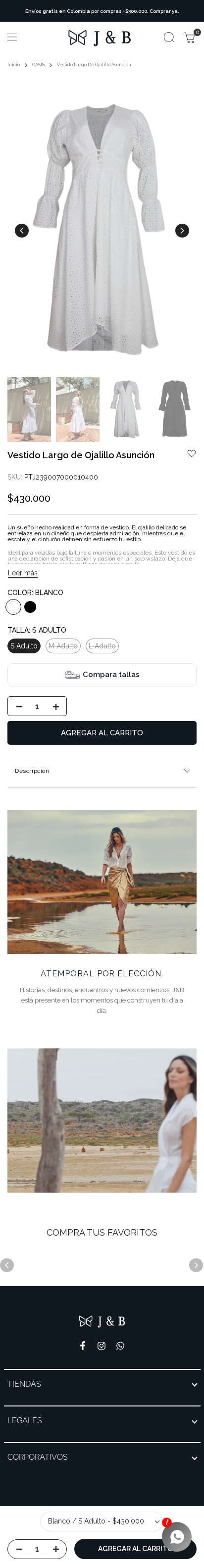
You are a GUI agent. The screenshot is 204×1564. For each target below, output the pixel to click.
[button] (192, 453)
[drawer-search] (169, 37)
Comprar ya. (164, 11)
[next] (182, 231)
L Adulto (102, 647)
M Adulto (63, 647)
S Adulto (24, 646)
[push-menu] (12, 37)
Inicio (13, 64)
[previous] (22, 231)
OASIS (38, 64)
